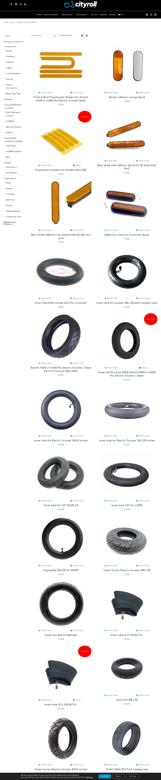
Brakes (9, 189)
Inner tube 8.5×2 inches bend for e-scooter (61, 303)
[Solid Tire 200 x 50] (126, 669)
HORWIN (10, 121)
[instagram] (16, 4)
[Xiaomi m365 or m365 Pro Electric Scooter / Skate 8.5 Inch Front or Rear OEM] (60, 336)
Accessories (10, 47)
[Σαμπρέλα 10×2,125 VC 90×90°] (60, 539)
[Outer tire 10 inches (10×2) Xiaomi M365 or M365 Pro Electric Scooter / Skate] (126, 341)
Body (8, 183)
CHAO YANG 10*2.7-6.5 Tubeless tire (127, 769)
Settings (132, 776)
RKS (8, 157)
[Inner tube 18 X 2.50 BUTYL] (60, 673)
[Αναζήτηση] (147, 14)
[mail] (21, 4)
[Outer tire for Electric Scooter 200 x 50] (126, 539)
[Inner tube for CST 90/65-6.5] (60, 474)
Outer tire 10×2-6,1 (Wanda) (61, 635)
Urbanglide (11, 173)
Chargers (10, 194)
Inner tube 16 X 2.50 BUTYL (127, 635)
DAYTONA (11, 146)
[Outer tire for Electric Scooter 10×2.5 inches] (60, 738)
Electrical (10, 200)
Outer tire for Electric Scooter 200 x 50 (126, 570)
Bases (9, 51)
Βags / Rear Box (13, 94)
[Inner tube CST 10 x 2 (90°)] (126, 474)
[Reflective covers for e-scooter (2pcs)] (126, 203)
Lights (9, 68)
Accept (105, 776)
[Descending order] (54, 35)
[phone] (25, 4)
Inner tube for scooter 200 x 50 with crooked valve (126, 303)
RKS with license (13, 127)
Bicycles (8, 99)
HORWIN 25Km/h (14, 152)
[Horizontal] (80, 2)
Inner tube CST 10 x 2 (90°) (126, 505)
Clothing (10, 57)
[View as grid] (82, 35)
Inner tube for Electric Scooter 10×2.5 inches (61, 440)
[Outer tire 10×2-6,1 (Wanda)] (60, 604)
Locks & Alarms (13, 74)
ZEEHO (9, 133)
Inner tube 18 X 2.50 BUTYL (61, 704)
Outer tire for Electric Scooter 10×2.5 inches (61, 769)
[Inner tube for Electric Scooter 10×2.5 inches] (60, 409)
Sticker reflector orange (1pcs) (127, 97)
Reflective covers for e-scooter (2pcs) (127, 235)
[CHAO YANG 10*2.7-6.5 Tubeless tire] (126, 738)
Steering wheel (13, 211)
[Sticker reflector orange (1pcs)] (126, 66)
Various (9, 79)
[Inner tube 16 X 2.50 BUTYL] (126, 604)
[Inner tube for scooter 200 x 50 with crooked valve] (126, 271)
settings (89, 777)
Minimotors (11, 167)
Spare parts (10, 179)
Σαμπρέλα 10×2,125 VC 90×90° (60, 570)
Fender (9, 206)
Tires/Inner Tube (13, 217)
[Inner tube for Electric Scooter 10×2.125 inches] (126, 409)
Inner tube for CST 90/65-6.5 (61, 505)
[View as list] (86, 35)
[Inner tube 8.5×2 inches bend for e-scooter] (60, 271)
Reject (118, 776)
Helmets (10, 62)
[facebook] (11, 4)
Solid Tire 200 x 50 (127, 700)
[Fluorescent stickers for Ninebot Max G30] (60, 138)
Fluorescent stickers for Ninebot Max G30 (60, 170)
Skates (8, 163)
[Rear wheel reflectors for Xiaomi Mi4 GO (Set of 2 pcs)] (60, 203)
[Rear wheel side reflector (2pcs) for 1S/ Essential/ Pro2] (126, 134)
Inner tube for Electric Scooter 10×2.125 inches (127, 440)
